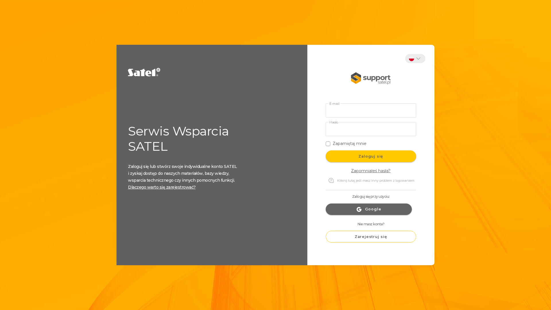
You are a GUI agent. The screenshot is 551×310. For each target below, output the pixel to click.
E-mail (334, 103)
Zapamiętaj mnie (349, 143)
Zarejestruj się (371, 237)
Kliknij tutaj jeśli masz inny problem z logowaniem (375, 181)
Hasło (333, 122)
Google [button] (373, 209)
